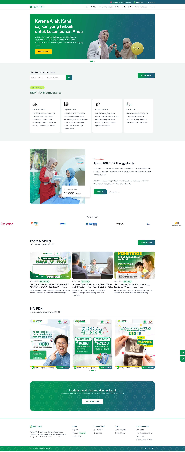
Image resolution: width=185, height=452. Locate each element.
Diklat (117, 7)
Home (86, 7)
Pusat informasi (140, 7)
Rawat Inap (98, 433)
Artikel (153, 7)
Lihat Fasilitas (43, 48)
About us (100, 192)
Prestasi (78, 433)
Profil (93, 7)
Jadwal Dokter (127, 7)
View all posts (146, 243)
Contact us (114, 192)
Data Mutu (140, 430)
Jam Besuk (140, 436)
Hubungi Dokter (120, 430)
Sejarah (75, 430)
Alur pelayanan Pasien (144, 439)
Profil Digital (76, 436)
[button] (90, 61)
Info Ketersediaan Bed (144, 433)
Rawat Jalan (98, 430)
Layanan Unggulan (105, 7)
